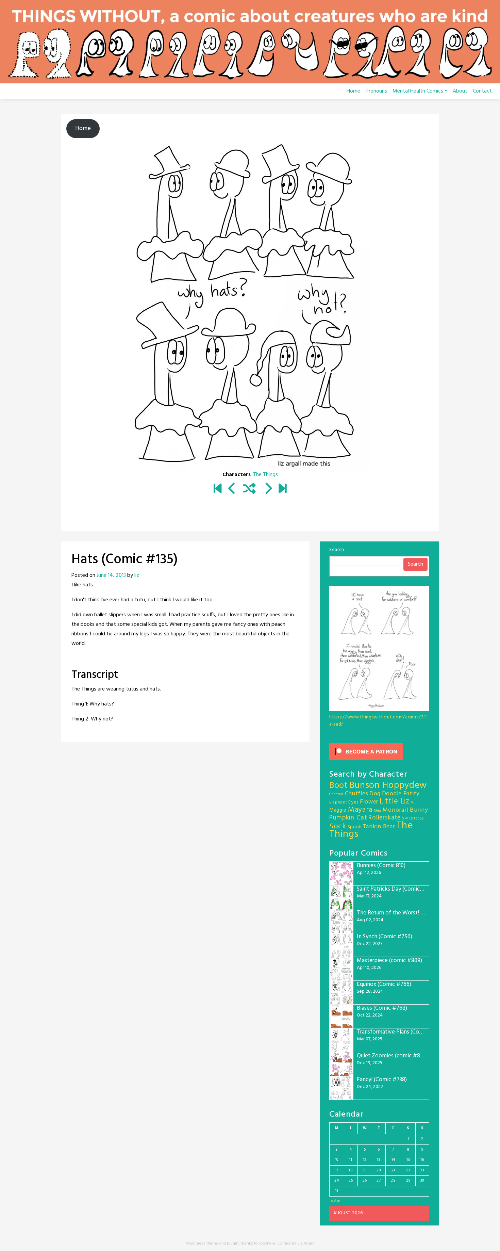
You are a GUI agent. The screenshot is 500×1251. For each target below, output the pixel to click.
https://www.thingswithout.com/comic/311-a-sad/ (379, 720)
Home (353, 91)
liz (136, 575)
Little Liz (395, 802)
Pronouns (376, 91)
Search (336, 549)
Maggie (338, 810)
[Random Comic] (249, 489)
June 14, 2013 (111, 575)
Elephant (338, 802)
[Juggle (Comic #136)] (268, 489)
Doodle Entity (400, 793)
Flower (369, 802)
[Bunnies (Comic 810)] (282, 489)
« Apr (336, 1201)
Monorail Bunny (405, 810)
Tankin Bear (379, 827)
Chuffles (356, 793)
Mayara (360, 810)
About (460, 91)
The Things (265, 474)
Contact (482, 91)
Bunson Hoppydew (388, 785)
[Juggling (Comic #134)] (232, 489)
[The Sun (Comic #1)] (217, 489)
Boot (338, 786)
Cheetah (336, 794)
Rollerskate (384, 818)
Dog (375, 793)
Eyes (353, 802)
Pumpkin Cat (348, 818)
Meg (377, 811)
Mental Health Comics (418, 91)
